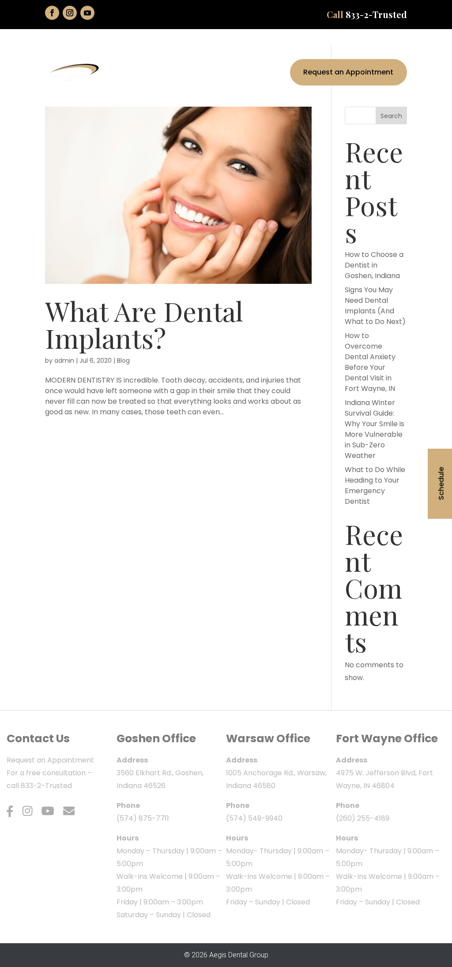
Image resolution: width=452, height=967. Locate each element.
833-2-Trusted (376, 14)
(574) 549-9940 (254, 818)
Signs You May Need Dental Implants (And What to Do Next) (375, 306)
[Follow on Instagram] (70, 13)
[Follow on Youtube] (87, 13)
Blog (123, 360)
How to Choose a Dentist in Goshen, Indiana (374, 265)
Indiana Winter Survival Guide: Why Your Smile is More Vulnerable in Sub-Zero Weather (374, 429)
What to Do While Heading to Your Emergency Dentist (375, 485)
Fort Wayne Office (387, 738)
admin (64, 360)
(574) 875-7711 (143, 818)
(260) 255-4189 (362, 818)
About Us (157, 55)
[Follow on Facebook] (52, 13)
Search (391, 116)
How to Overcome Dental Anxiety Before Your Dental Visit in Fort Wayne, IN (370, 362)
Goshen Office (156, 738)
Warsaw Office (268, 738)
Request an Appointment (348, 72)
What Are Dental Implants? (144, 324)
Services (206, 55)
